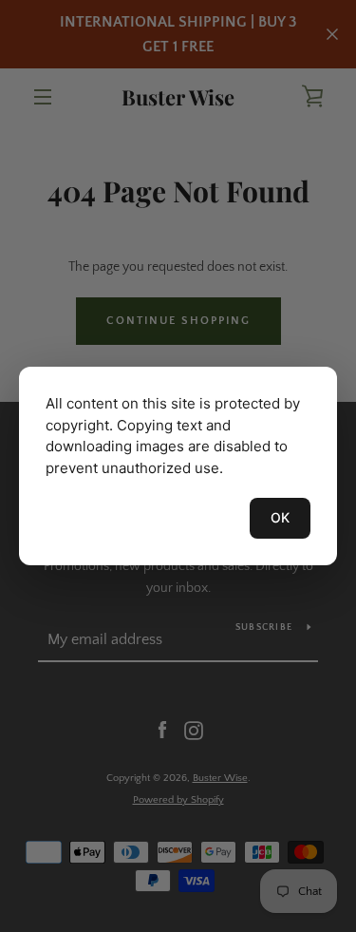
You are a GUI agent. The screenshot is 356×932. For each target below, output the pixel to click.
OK (280, 517)
